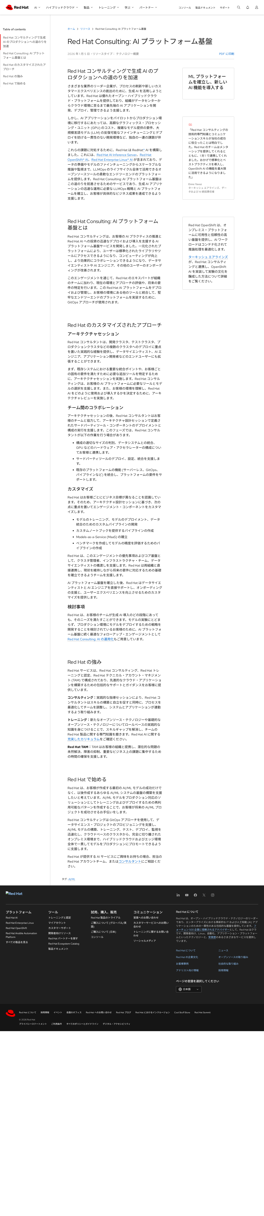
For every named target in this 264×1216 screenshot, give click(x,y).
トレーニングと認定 (59, 917)
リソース (85, 28)
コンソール (185, 7)
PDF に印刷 (226, 54)
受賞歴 (212, 937)
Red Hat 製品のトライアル (106, 917)
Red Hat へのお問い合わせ (99, 1012)
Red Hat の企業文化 (187, 957)
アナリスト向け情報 (187, 970)
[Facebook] (195, 896)
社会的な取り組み (228, 963)
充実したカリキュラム (84, 739)
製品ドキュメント (205, 7)
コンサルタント (130, 861)
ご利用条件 (56, 1024)
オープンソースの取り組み (233, 957)
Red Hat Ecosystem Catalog (63, 943)
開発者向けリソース (59, 933)
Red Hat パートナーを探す (63, 938)
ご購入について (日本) (103, 931)
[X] (204, 896)
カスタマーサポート (59, 928)
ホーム (72, 28)
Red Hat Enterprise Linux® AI (112, 160)
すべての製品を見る (17, 942)
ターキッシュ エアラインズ (208, 257)
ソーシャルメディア (144, 940)
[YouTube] (187, 896)
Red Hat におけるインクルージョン (152, 1012)
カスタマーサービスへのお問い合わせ (151, 924)
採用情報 (223, 970)
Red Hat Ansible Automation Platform (21, 935)
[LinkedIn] (178, 896)
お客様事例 (182, 963)
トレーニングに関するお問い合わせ (151, 933)
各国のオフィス (74, 1012)
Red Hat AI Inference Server (116, 155)
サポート (225, 7)
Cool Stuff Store (182, 1012)
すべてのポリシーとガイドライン (82, 1024)
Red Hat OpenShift (16, 928)
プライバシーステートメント (33, 1024)
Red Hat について (186, 950)
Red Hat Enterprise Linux (20, 922)
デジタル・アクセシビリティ (116, 1024)
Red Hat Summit (202, 1012)
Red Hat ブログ (123, 1012)
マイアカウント (57, 922)
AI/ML (71, 879)
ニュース (223, 950)
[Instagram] (212, 896)
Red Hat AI (12, 917)
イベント (58, 1012)
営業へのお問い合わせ (146, 917)
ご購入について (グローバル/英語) (108, 924)
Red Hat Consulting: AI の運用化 (91, 639)
